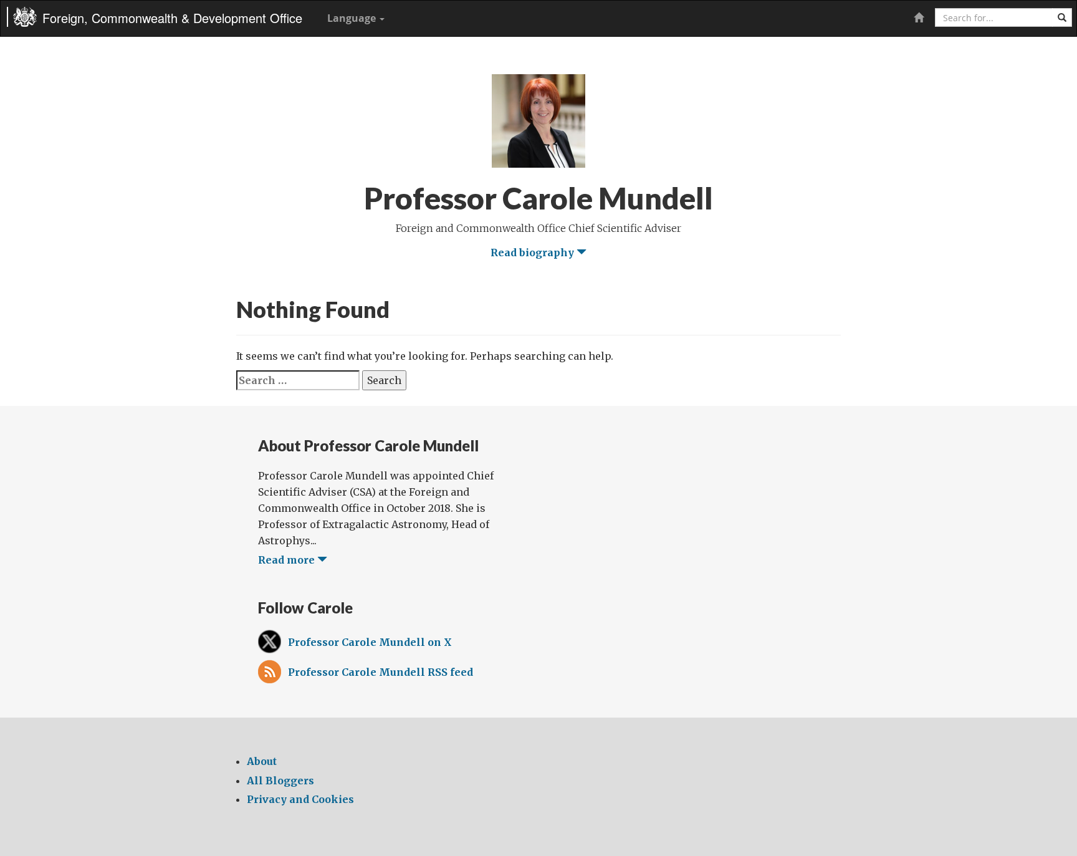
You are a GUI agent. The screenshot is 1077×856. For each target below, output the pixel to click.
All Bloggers (280, 780)
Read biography (534, 252)
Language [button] (352, 18)
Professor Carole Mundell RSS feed (380, 672)
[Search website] (1062, 17)
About (262, 761)
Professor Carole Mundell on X (370, 642)
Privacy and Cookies (300, 799)
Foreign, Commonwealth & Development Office (172, 18)
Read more (287, 560)
